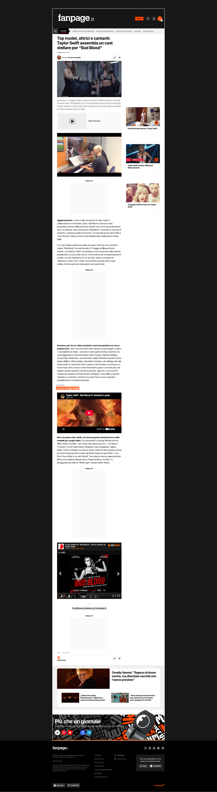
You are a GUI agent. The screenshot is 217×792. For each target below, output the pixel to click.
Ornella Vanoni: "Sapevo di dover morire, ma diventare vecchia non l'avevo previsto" (134, 676)
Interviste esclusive (124, 31)
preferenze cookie (100, 777)
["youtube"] (70, 732)
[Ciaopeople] (159, 786)
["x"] (76, 732)
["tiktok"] (57, 732)
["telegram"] (89, 732)
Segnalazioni (99, 759)
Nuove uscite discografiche (83, 31)
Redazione (98, 773)
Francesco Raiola (74, 57)
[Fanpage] (60, 748)
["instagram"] (63, 732)
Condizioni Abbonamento (103, 770)
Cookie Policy (99, 766)
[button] (119, 57)
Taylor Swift (66, 653)
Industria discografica (105, 31)
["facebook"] (82, 732)
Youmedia (97, 755)
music (63, 31)
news (59, 653)
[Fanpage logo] (73, 18)
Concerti (137, 31)
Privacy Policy (99, 762)
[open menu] (55, 31)
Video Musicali (148, 31)
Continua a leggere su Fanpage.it (89, 608)
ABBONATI (139, 18)
